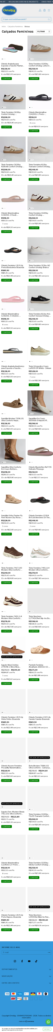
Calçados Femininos (15, 26)
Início (4, 26)
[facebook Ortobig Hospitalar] (22, 961)
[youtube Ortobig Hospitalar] (29, 961)
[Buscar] (49, 19)
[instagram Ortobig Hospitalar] (15, 961)
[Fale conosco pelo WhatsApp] (48, 1022)
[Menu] (49, 11)
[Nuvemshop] (26, 1022)
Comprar (6, 78)
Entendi (47, 1029)
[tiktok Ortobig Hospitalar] (36, 961)
